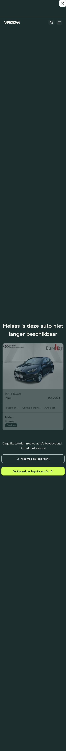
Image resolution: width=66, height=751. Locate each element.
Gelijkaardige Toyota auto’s (30, 471)
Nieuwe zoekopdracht (35, 458)
